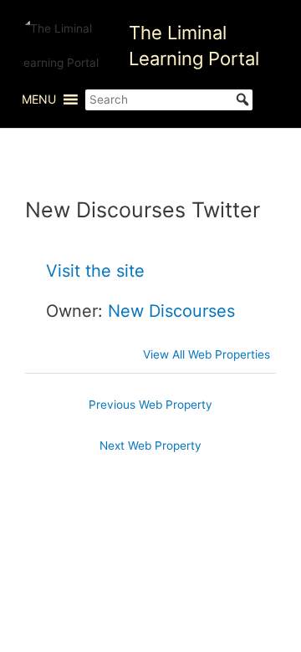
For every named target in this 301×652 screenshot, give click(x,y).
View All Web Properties (206, 354)
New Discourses (171, 311)
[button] (39, 99)
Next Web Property (150, 445)
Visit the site (95, 271)
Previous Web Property (150, 404)
